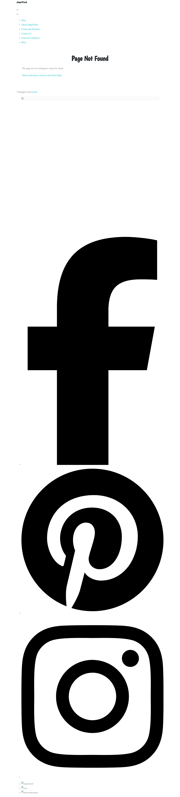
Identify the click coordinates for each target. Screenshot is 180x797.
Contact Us (26, 33)
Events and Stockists (30, 29)
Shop (23, 20)
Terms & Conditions (30, 38)
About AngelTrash (29, 24)
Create (34, 92)
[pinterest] (92, 613)
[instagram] (92, 777)
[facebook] (92, 464)
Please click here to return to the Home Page (42, 75)
